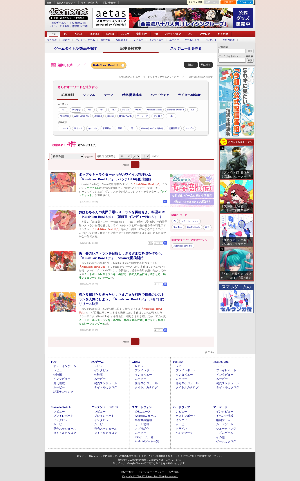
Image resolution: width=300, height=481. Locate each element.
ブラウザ (76, 110)
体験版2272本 (80, 26)
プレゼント (211, 40)
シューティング (226, 428)
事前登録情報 (143, 420)
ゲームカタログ (226, 441)
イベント (92, 128)
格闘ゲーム (223, 420)
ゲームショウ (192, 40)
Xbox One (64, 116)
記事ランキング (63, 391)
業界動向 (107, 128)
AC (190, 33)
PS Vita (125, 109)
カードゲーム (224, 424)
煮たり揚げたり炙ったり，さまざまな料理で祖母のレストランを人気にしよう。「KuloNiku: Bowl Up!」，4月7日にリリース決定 (121, 299)
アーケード (142, 116)
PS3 (114, 109)
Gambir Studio (193, 227)
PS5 (89, 109)
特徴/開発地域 (132, 95)
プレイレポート (145, 370)
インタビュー (156, 40)
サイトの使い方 (89, 2)
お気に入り (212, 2)
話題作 (66, 40)
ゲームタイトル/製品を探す (75, 48)
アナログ (205, 33)
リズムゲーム (224, 432)
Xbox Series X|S (81, 116)
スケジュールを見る (186, 48)
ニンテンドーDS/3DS (104, 407)
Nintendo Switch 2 (175, 109)
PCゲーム (97, 361)
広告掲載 (174, 471)
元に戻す (206, 64)
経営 (207, 227)
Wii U (138, 109)
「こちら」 (169, 459)
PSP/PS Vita (221, 361)
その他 (220, 437)
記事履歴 (228, 2)
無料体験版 (174, 128)
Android (98, 116)
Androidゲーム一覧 (147, 441)
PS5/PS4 (94, 33)
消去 (190, 64)
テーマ (108, 95)
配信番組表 (229, 40)
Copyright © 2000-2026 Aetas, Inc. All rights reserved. (150, 476)
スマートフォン (142, 407)
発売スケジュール (105, 383)
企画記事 (52, 40)
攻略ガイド (122, 40)
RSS (49, 2)
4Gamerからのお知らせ (152, 128)
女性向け (141, 33)
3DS (193, 109)
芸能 (120, 128)
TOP (53, 34)
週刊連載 (105, 40)
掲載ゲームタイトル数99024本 (68, 22)
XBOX (78, 33)
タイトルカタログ (105, 387)
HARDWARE (125, 116)
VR (156, 33)
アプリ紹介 (142, 428)
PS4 (101, 109)
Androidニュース (145, 415)
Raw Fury (177, 227)
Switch (110, 33)
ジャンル (89, 95)
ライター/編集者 (189, 95)
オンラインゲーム (85, 40)
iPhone (110, 116)
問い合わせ (109, 2)
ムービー (174, 40)
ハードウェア (173, 33)
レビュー (138, 40)
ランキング (245, 2)
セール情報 (142, 424)
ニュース (64, 128)
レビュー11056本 (59, 26)
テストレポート (186, 415)
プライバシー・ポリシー (151, 471)
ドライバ (181, 428)
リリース (78, 128)
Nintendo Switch (154, 109)
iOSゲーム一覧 (144, 437)
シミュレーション (190, 221)
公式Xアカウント (66, 2)
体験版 (57, 374)
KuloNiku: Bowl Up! (107, 65)
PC (65, 33)
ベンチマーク (184, 432)
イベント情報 (224, 415)
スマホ (125, 33)
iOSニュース (143, 411)
